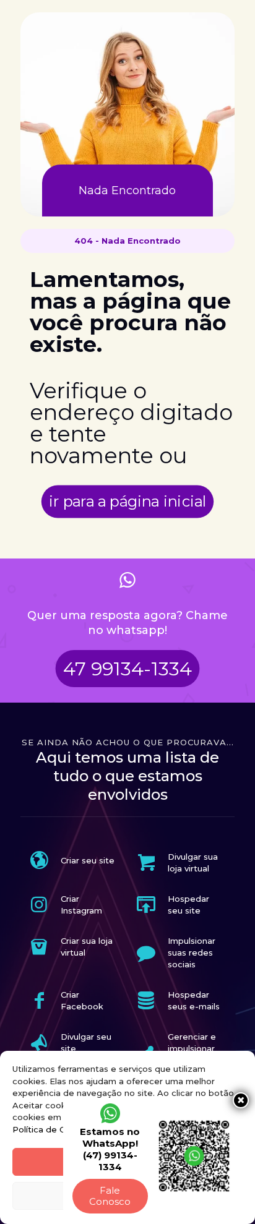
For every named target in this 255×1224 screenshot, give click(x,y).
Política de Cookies (52, 1129)
